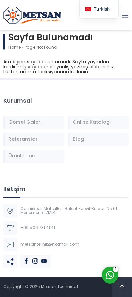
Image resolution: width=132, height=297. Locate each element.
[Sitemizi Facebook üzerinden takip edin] (23, 257)
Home (14, 48)
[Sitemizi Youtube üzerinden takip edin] (40, 257)
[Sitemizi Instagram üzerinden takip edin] (32, 257)
